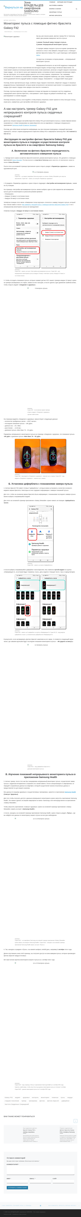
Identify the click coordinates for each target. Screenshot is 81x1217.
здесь (38, 55)
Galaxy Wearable (17, 160)
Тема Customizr (22, 1214)
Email (32, 1178)
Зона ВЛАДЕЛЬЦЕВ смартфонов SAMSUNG (20, 1212)
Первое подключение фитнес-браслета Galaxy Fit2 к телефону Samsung (67, 1130)
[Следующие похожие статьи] (75, 1121)
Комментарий (13, 1164)
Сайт (55, 1178)
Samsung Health (17, 125)
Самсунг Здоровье (30, 125)
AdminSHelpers (8, 31)
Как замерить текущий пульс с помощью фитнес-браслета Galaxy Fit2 (45, 204)
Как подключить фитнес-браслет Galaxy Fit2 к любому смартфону (30, 1130)
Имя (9, 1178)
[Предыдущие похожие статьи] (71, 1121)
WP (10, 1214)
